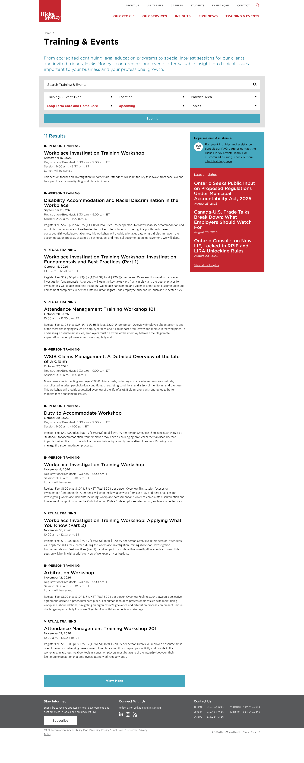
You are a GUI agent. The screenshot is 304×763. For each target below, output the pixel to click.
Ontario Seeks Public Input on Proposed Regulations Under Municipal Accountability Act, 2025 (224, 190)
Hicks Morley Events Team (223, 153)
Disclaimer (131, 730)
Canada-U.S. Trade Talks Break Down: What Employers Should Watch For (223, 219)
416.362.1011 (215, 707)
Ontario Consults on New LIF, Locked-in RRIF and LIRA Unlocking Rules (223, 246)
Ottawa (198, 716)
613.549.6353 (251, 712)
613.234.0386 (215, 716)
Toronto (198, 707)
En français (221, 5)
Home (47, 33)
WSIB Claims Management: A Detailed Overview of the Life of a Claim (112, 359)
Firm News (208, 16)
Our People (124, 16)
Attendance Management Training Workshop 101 (99, 309)
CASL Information (55, 730)
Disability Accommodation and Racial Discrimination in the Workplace (111, 203)
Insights (183, 16)
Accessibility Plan (77, 730)
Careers (177, 5)
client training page (218, 161)
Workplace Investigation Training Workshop (94, 153)
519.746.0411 (251, 707)
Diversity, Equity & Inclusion (106, 730)
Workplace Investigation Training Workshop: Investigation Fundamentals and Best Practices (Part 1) (110, 259)
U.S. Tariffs (155, 5)
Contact (243, 5)
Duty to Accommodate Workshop (83, 413)
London (198, 712)
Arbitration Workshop (69, 572)
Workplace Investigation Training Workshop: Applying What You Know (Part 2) (113, 523)
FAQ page (228, 148)
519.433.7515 (215, 712)
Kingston (235, 712)
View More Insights (206, 265)
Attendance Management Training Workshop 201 (100, 628)
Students (197, 5)
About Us (132, 5)
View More (114, 681)
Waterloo (235, 707)
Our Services (154, 16)
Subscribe (60, 720)
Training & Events (242, 16)
